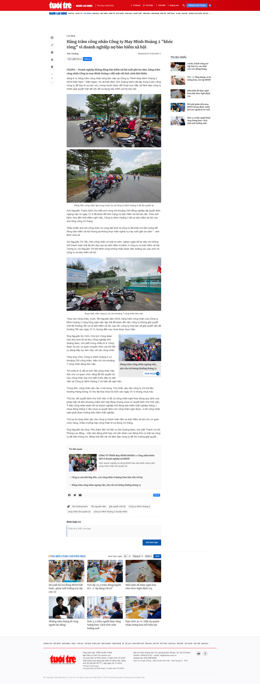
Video (73, 643)
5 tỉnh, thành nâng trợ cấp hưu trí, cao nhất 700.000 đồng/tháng (197, 66)
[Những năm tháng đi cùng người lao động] (66, 607)
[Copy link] (52, 45)
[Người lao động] (84, 5)
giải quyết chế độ (117, 506)
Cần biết (161, 5)
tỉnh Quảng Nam (80, 506)
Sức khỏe (120, 13)
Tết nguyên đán (98, 506)
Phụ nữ (185, 13)
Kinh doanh (106, 643)
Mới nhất (57, 643)
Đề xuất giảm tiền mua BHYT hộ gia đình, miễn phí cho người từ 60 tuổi (198, 107)
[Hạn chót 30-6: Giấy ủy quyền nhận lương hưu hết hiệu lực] (143, 607)
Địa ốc (205, 13)
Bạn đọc (95, 13)
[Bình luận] (52, 52)
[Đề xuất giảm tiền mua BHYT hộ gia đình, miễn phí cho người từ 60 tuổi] (178, 107)
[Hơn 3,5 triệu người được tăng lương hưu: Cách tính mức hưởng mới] (178, 121)
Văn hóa (148, 643)
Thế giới (87, 643)
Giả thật (197, 643)
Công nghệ (116, 643)
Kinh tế (112, 13)
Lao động (87, 13)
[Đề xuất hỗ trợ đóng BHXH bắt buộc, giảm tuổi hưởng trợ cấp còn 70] (66, 571)
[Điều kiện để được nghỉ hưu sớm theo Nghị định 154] (178, 93)
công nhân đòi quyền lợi (79, 511)
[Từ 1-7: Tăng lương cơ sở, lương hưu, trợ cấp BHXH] (178, 80)
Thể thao (171, 13)
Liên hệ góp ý (177, 661)
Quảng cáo (174, 5)
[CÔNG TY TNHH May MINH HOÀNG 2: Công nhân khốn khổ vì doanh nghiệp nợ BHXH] (83, 462)
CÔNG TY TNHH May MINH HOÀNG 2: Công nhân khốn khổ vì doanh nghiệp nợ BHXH (127, 457)
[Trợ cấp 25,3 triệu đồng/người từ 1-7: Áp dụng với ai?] (105, 571)
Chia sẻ (87, 59)
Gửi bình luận (152, 542)
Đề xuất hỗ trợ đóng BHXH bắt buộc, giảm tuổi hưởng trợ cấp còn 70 (66, 588)
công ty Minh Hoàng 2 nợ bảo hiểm (110, 511)
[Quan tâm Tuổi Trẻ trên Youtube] (198, 653)
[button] (52, 73)
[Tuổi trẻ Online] (63, 659)
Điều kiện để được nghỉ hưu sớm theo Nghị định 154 (198, 93)
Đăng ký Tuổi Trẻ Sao (197, 5)
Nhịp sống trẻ (138, 643)
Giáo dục (128, 13)
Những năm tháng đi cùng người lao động (63, 623)
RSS (186, 661)
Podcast (136, 5)
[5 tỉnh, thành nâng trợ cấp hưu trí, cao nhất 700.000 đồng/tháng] (178, 66)
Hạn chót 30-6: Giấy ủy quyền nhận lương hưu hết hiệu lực (143, 623)
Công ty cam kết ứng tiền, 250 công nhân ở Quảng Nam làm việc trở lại (107, 477)
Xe (123, 643)
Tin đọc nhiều (178, 57)
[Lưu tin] (52, 67)
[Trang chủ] (58, 13)
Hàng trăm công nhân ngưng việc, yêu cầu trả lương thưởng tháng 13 (138, 366)
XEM (157, 556)
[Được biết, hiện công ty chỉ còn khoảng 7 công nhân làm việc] (114, 284)
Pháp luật (137, 13)
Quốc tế (78, 13)
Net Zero (104, 13)
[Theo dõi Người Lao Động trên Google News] (75, 59)
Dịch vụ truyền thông (142, 661)
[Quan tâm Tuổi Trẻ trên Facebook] (205, 653)
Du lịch (128, 643)
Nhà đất (180, 643)
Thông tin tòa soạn (91, 666)
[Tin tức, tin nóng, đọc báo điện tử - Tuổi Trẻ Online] (62, 5)
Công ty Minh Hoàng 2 (139, 506)
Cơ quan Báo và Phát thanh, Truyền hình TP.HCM (103, 668)
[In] (52, 60)
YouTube (149, 5)
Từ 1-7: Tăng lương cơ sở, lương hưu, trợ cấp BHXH (199, 78)
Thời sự (71, 13)
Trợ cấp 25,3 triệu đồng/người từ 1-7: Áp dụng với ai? (104, 586)
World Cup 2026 (195, 13)
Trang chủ (47, 643)
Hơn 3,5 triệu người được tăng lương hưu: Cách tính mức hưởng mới (199, 120)
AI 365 (178, 13)
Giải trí (163, 13)
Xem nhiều (66, 643)
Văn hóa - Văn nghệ (151, 13)
